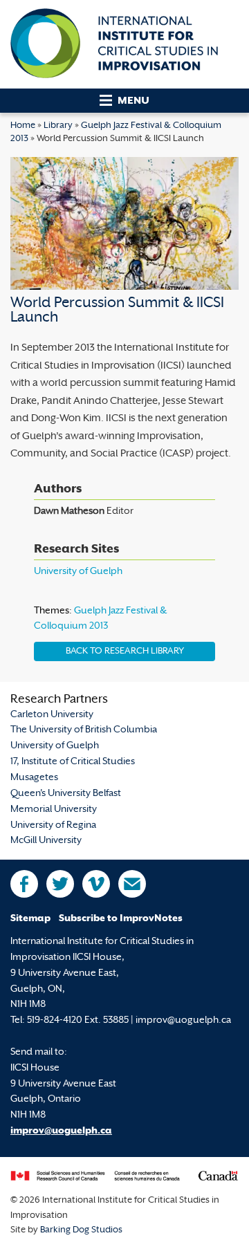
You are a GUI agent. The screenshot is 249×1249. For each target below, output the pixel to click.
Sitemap (30, 918)
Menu (133, 101)
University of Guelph (78, 571)
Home (22, 126)
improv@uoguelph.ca (61, 1131)
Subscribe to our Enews (132, 884)
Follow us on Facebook (24, 884)
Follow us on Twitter (60, 884)
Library (58, 126)
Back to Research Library (125, 651)
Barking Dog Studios (81, 1230)
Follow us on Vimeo (96, 884)
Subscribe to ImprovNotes (121, 918)
